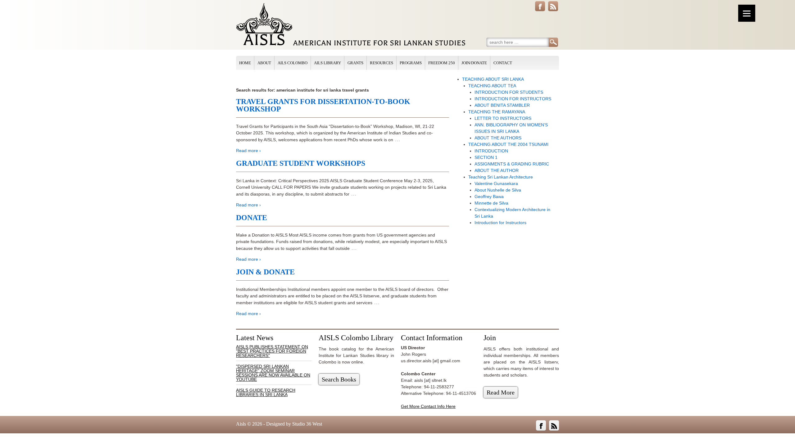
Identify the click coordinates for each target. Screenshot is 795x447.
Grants (355, 63)
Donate (251, 218)
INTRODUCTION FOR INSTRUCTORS (513, 98)
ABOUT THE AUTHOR (497, 170)
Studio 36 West (307, 424)
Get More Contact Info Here (428, 406)
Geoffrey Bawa (489, 196)
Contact (502, 63)
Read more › (248, 150)
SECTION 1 (486, 157)
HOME (245, 63)
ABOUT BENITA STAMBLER (502, 105)
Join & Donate (265, 272)
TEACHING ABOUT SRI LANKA (493, 79)
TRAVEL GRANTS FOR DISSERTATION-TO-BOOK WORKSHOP (323, 105)
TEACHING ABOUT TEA (492, 85)
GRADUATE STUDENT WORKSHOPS (300, 163)
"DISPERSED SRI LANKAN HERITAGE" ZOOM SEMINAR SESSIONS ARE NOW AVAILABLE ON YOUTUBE (273, 373)
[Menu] (746, 13)
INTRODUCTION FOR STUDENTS (509, 92)
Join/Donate (474, 63)
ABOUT (264, 63)
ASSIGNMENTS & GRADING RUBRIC (512, 163)
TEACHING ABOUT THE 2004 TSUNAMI (508, 144)
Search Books (339, 379)
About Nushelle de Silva (498, 189)
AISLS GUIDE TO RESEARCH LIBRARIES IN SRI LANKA (265, 392)
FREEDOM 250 (441, 63)
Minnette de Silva (491, 203)
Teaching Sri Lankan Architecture (500, 176)
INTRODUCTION (491, 150)
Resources (381, 63)
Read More (501, 392)
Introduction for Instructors (500, 222)
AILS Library (327, 63)
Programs (411, 63)
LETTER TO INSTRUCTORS (503, 118)
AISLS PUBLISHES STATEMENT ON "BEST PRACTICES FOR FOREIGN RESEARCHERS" (272, 351)
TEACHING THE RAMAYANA (496, 111)
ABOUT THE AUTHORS (498, 137)
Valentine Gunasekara (496, 183)
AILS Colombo (292, 63)
